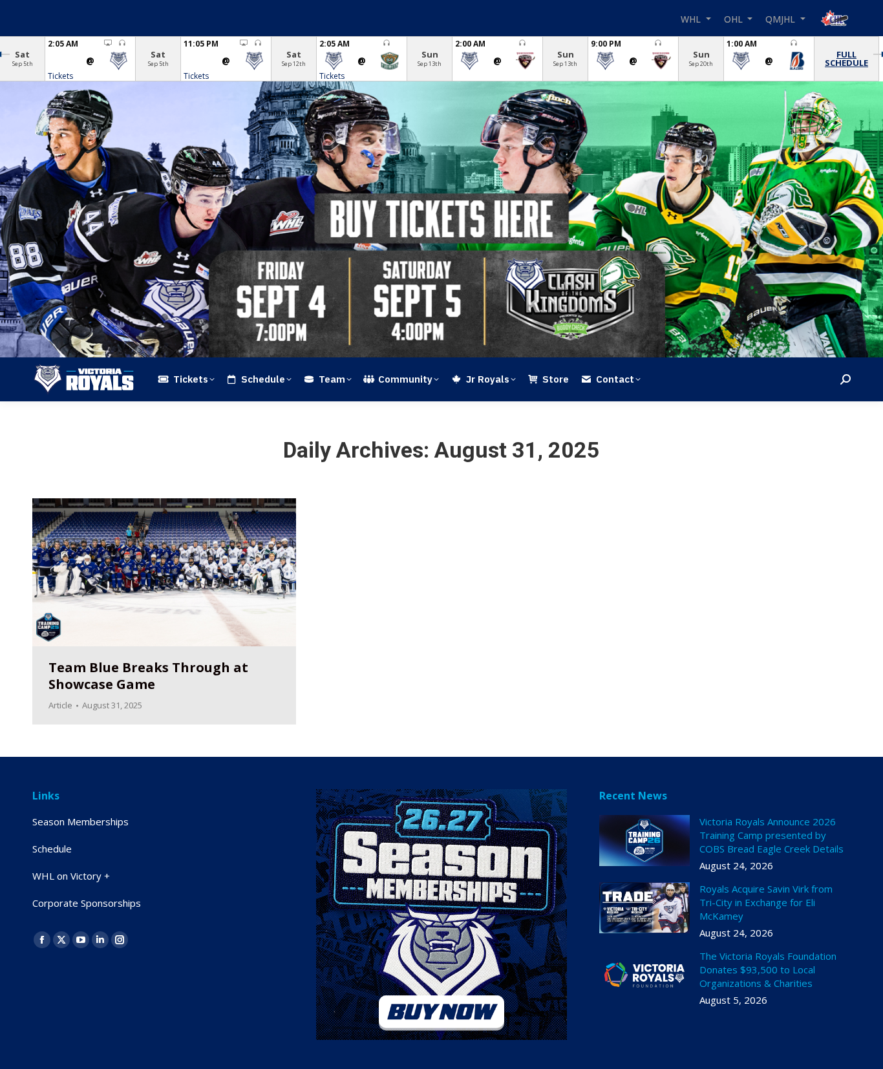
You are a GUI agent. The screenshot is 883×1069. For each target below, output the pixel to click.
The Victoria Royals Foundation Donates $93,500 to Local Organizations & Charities (767, 969)
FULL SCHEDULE (846, 58)
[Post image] (644, 840)
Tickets (60, 75)
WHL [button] (692, 18)
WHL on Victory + (71, 875)
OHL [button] (734, 18)
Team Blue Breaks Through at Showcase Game (148, 676)
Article (60, 705)
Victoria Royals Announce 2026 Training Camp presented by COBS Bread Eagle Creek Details (771, 835)
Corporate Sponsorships (86, 902)
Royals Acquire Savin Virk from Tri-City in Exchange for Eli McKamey (766, 902)
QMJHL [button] (781, 18)
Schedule (52, 848)
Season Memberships (80, 821)
